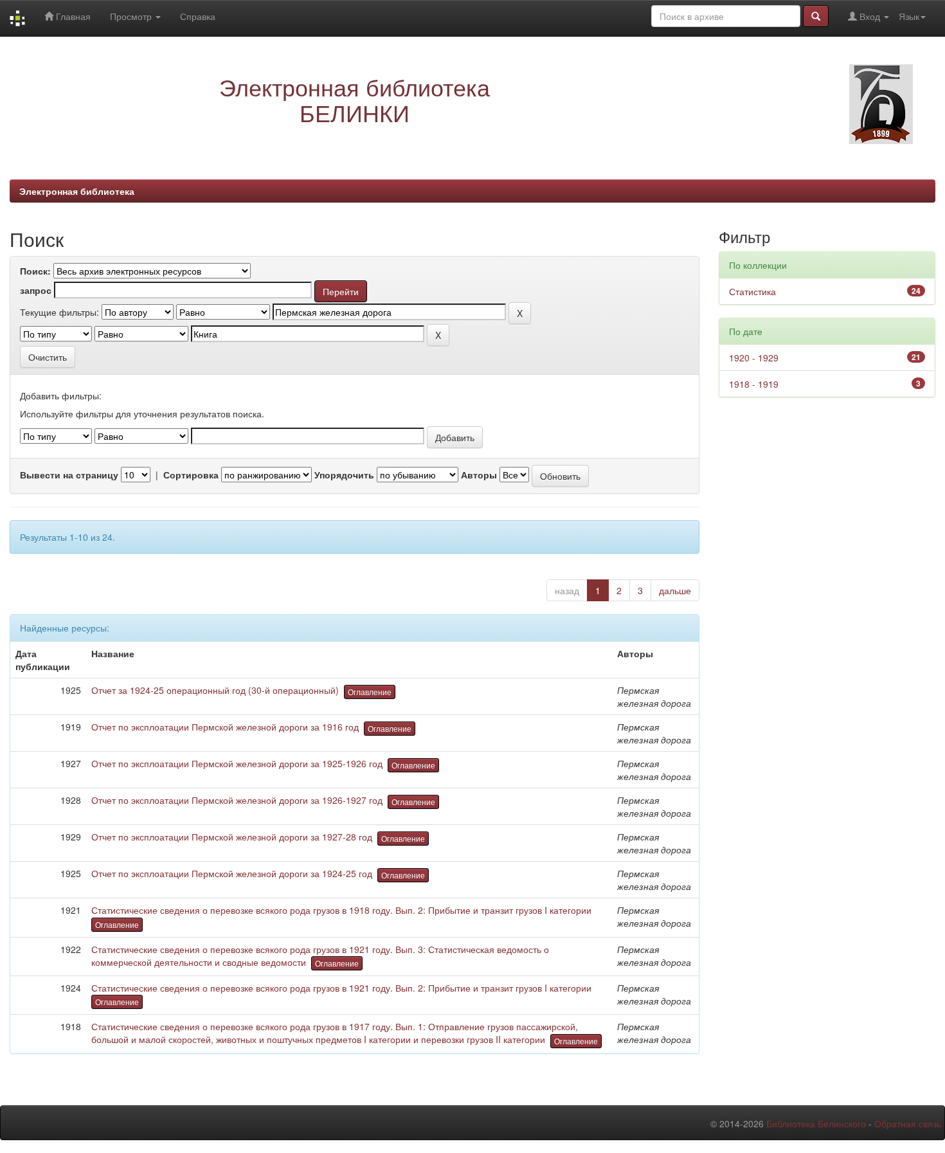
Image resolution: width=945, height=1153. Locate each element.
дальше (675, 590)
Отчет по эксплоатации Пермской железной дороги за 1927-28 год (231, 836)
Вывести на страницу (69, 474)
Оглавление (370, 691)
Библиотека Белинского (816, 1123)
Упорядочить (344, 474)
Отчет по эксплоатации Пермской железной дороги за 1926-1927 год (236, 800)
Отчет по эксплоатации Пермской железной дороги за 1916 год (225, 726)
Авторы (479, 474)
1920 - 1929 (754, 357)
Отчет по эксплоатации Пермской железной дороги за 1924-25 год (231, 873)
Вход (870, 16)
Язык (909, 16)
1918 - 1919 (754, 383)
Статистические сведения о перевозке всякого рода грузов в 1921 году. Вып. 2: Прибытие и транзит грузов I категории (341, 987)
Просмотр (132, 16)
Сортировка (191, 474)
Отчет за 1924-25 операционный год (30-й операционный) (215, 690)
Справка (197, 16)
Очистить (47, 356)
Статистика (752, 291)
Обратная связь (907, 1123)
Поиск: (35, 270)
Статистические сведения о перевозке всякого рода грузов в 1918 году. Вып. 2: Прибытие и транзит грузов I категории (341, 909)
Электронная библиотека (76, 191)
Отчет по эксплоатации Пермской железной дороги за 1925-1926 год (236, 763)
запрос (35, 290)
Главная (72, 16)
